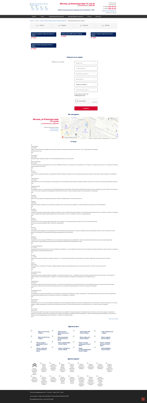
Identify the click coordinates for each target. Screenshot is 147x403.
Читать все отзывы (113, 318)
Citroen (37, 20)
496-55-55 (109, 9)
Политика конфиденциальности (38, 392)
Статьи (89, 16)
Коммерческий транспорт (56, 16)
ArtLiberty (51, 399)
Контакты (98, 16)
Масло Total (56, 392)
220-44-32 (109, 7)
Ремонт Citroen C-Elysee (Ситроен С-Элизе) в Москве (53, 20)
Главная (32, 20)
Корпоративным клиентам (75, 16)
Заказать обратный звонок (109, 10)
